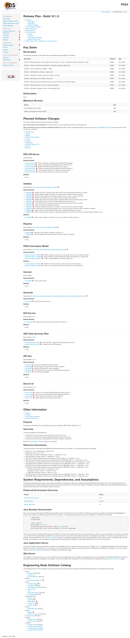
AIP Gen (28, 146)
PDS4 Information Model (32, 137)
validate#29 (29, 205)
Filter (29, 591)
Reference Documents (34, 39)
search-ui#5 (29, 394)
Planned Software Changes (33, 27)
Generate (5, 57)
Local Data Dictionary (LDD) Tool (9, 32)
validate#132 (29, 201)
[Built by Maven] (11, 76)
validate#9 (28, 217)
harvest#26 (29, 281)
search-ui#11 (29, 392)
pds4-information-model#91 (33, 265)
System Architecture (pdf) (10, 21)
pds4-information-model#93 (33, 257)
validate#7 (28, 210)
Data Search (31, 585)
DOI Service (29, 142)
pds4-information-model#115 (34, 258)
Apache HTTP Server (114, 559)
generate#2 (29, 301)
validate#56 (29, 192)
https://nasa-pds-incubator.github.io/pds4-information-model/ (49, 249)
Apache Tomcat (28, 501)
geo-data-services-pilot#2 (33, 342)
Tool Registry (31, 594)
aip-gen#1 (28, 368)
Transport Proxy (32, 624)
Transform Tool (32, 603)
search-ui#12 (29, 398)
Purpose (30, 34)
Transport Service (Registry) (36, 628)
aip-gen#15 (29, 370)
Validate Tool (31, 605)
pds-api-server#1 (30, 163)
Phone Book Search (33, 592)
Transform (6, 37)
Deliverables (31, 23)
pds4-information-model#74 (33, 255)
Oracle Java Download (51, 537)
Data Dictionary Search (34, 587)
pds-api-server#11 (31, 170)
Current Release (105, 12)
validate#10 (29, 203)
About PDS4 (6, 19)
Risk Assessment (30, 30)
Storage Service (32, 619)
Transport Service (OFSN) (35, 626)
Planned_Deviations (31, 28)
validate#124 (29, 208)
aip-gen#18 (29, 372)
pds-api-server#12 (31, 172)
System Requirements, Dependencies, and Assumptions (41, 41)
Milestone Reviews (33, 25)
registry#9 (28, 234)
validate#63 (29, 199)
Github (114, 12)
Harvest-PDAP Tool (33, 577)
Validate (5, 40)
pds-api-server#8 (30, 165)
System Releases (8, 26)
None (34, 316)
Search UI (28, 148)
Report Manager (32, 608)
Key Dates (28, 20)
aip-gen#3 (28, 366)
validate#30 (29, 196)
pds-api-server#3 (30, 166)
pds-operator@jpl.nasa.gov (102, 127)
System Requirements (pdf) (11, 23)
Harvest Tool (31, 575)
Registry (5, 50)
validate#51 (29, 198)
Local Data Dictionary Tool (35, 580)
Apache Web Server (29, 504)
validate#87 (29, 194)
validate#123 (29, 207)
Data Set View (32, 589)
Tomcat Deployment (37, 550)
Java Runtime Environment (31, 498)
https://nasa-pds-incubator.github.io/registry (45, 227)
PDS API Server (30, 132)
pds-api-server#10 (31, 168)
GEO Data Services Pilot (32, 144)
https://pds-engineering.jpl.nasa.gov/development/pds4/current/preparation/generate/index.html (59, 296)
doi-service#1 (29, 322)
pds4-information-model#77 (33, 264)
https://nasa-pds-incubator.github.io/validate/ (45, 187)
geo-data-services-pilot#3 (33, 344)
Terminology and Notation (35, 37)
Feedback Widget (8, 45)
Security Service (30, 616)
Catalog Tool (31, 573)
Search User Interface (34, 614)
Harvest (5, 47)
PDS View (6, 35)
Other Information (30, 32)
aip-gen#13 (29, 365)
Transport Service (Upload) (35, 630)
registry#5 (28, 232)
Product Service (32, 621)
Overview (30, 36)
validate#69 (29, 212)
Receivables (31, 21)
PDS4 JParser (7, 60)
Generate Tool (32, 598)
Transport (6, 52)
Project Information (8, 65)
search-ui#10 (29, 396)
